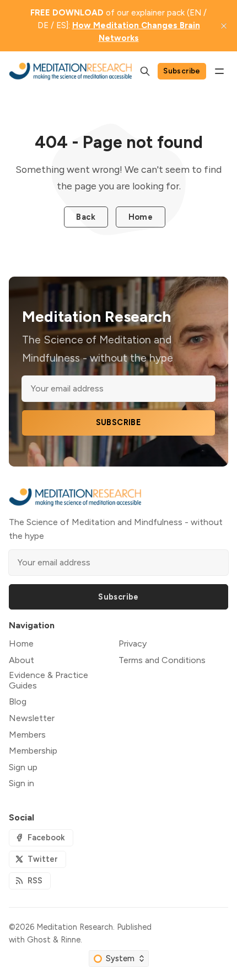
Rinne (70, 940)
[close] (224, 26)
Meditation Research (74, 927)
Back (85, 217)
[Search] (145, 71)
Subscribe (182, 70)
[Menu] (219, 71)
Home (140, 217)
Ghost (39, 940)
